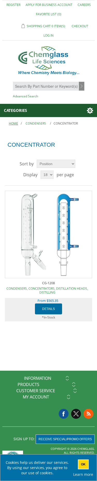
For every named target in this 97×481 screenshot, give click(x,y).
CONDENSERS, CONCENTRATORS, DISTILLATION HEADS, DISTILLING (47, 290)
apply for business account (49, 5)
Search (82, 86)
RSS (88, 414)
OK (83, 464)
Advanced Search (25, 96)
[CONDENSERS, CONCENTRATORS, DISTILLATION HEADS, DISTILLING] (48, 234)
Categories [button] (15, 110)
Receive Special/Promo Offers (65, 439)
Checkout (80, 26)
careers (84, 5)
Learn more (83, 474)
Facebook (64, 414)
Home (13, 123)
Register (13, 5)
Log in (48, 35)
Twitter (76, 414)
